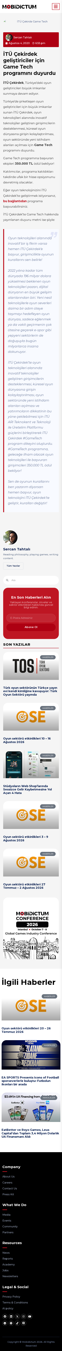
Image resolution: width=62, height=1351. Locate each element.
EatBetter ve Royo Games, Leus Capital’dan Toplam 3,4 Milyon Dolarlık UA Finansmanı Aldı (30, 1133)
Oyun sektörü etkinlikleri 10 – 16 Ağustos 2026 (27, 740)
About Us (8, 1176)
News (6, 1252)
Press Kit (8, 1194)
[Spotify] (11, 1323)
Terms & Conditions (15, 1302)
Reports (7, 1258)
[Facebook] (4, 1316)
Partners (8, 1232)
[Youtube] (29, 1316)
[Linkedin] (11, 1316)
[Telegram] (4, 1323)
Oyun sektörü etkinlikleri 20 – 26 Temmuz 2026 (26, 1030)
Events (6, 1220)
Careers (7, 1182)
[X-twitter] (17, 1316)
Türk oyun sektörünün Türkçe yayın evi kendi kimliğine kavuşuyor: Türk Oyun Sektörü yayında (30, 691)
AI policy (7, 1308)
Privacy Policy (11, 1296)
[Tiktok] (17, 1323)
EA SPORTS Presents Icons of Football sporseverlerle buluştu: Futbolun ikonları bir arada (30, 1081)
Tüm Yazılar (13, 565)
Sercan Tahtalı (16, 549)
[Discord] (23, 1323)
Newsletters (10, 1276)
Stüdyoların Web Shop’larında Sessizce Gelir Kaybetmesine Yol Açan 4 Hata (27, 789)
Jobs (5, 1270)
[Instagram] (23, 1316)
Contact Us (9, 1188)
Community (10, 1226)
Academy (8, 1264)
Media (6, 1214)
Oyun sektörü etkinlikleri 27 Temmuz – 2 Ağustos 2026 (24, 886)
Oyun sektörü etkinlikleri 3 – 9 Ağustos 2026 (25, 838)
